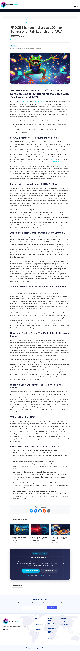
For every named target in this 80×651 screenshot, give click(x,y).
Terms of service (65, 624)
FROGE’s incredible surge (60, 162)
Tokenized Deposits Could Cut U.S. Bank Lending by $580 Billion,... (19, 539)
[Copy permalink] (48, 511)
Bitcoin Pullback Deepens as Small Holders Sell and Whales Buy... (39, 539)
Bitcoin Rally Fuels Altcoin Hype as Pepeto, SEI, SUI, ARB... (60, 539)
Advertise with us (47, 575)
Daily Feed (27, 22)
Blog (20, 22)
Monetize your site (34, 575)
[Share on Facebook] (35, 511)
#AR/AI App (22, 48)
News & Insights (40, 624)
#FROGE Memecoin (36, 48)
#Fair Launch (29, 48)
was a (52, 159)
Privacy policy (64, 627)
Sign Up (50, 638)
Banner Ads (51, 623)
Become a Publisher (51, 632)
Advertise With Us (50, 571)
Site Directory (39, 627)
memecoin (24, 101)
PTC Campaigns (52, 625)
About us (38, 632)
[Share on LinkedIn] (40, 511)
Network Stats (39, 629)
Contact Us (63, 621)
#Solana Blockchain (15, 48)
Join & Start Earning (32, 571)
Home (14, 22)
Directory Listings (52, 628)
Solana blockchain (39, 101)
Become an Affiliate (51, 635)
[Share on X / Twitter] (31, 511)
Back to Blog (18, 585)
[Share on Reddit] (44, 511)
